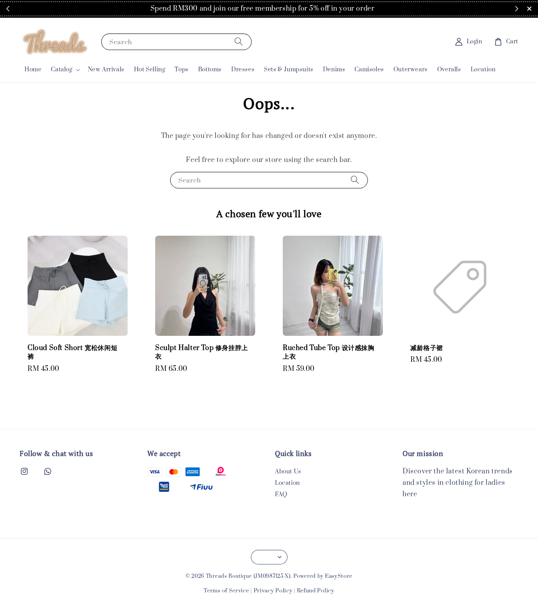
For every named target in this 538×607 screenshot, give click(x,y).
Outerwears (410, 69)
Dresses (242, 69)
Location (483, 69)
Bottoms (210, 69)
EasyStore (338, 576)
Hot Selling (149, 69)
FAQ (281, 494)
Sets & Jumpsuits (289, 69)
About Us (288, 471)
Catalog (61, 69)
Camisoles (369, 69)
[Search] (238, 41)
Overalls (449, 69)
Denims (334, 69)
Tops (181, 69)
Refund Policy (315, 590)
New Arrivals (106, 69)
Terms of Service (226, 590)
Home (32, 69)
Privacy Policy (273, 590)
